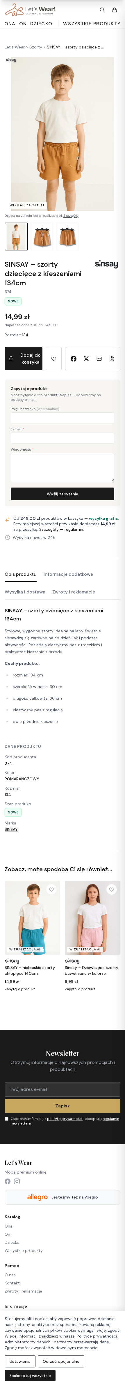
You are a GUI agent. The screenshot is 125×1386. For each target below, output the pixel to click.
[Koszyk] (114, 10)
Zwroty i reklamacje (73, 592)
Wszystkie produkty (92, 24)
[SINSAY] (106, 264)
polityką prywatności (65, 1118)
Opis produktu (21, 574)
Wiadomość (22, 449)
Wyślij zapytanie (62, 494)
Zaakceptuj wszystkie (30, 1375)
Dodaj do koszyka (30, 358)
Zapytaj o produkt (20, 989)
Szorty (35, 47)
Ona (8, 1226)
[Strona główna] (30, 10)
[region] (62, 937)
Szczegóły (70, 216)
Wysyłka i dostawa (25, 592)
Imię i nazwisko (35, 409)
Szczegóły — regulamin (61, 529)
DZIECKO (41, 24)
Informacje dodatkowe (68, 574)
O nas (10, 1274)
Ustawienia (20, 1361)
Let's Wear (15, 47)
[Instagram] (17, 1181)
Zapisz (62, 1106)
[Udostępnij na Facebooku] (73, 358)
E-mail (17, 429)
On (7, 1234)
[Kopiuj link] (112, 358)
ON (23, 24)
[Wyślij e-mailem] (99, 358)
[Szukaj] (102, 10)
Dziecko (12, 1242)
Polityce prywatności (97, 1336)
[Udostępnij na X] (86, 358)
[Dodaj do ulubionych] (54, 358)
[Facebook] (7, 1181)
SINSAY (11, 829)
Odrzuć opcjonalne (61, 1361)
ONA (10, 24)
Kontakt (12, 1283)
